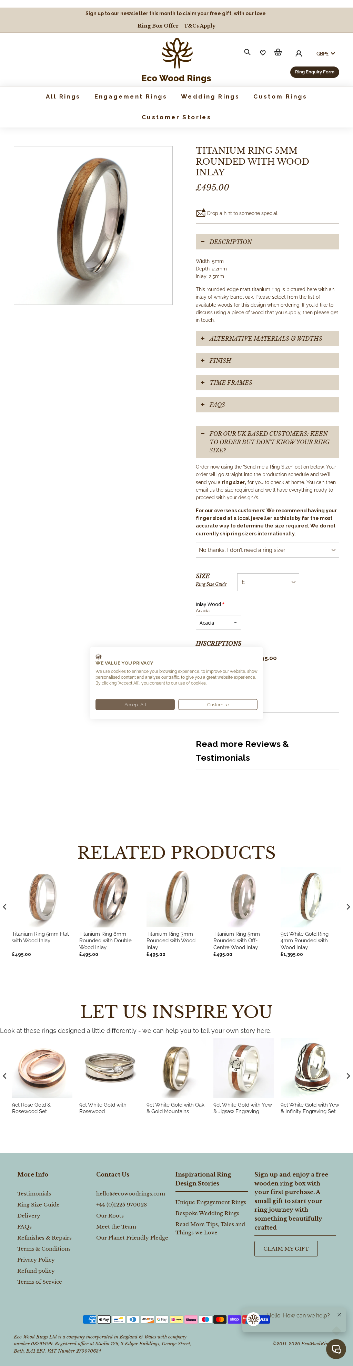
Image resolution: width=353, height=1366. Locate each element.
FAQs (217, 404)
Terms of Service (39, 1281)
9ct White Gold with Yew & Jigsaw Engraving (242, 1108)
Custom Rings (280, 96)
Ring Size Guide (211, 584)
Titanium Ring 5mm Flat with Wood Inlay (40, 937)
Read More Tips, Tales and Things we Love (210, 1228)
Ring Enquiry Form (314, 71)
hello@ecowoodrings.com (130, 1193)
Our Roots (110, 1215)
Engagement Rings (130, 96)
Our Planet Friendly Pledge (132, 1237)
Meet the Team (116, 1226)
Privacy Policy (36, 1259)
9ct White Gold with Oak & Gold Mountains (175, 1108)
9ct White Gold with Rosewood (103, 1108)
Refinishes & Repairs (44, 1237)
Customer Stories (176, 117)
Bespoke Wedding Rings (207, 1213)
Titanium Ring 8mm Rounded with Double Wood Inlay (105, 941)
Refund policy (36, 1270)
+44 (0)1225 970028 (121, 1204)
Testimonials (34, 1193)
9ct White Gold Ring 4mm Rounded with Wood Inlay (305, 941)
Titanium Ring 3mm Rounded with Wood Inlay (171, 941)
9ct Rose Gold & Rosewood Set (31, 1108)
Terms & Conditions (44, 1248)
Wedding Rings (210, 96)
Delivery (28, 1215)
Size (211, 580)
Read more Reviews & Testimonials (242, 751)
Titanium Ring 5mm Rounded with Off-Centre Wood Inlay (236, 941)
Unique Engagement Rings (210, 1202)
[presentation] (5, 1076)
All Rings (63, 96)
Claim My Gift (286, 1248)
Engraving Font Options (220, 671)
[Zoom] (93, 225)
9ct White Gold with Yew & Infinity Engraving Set (310, 1108)
